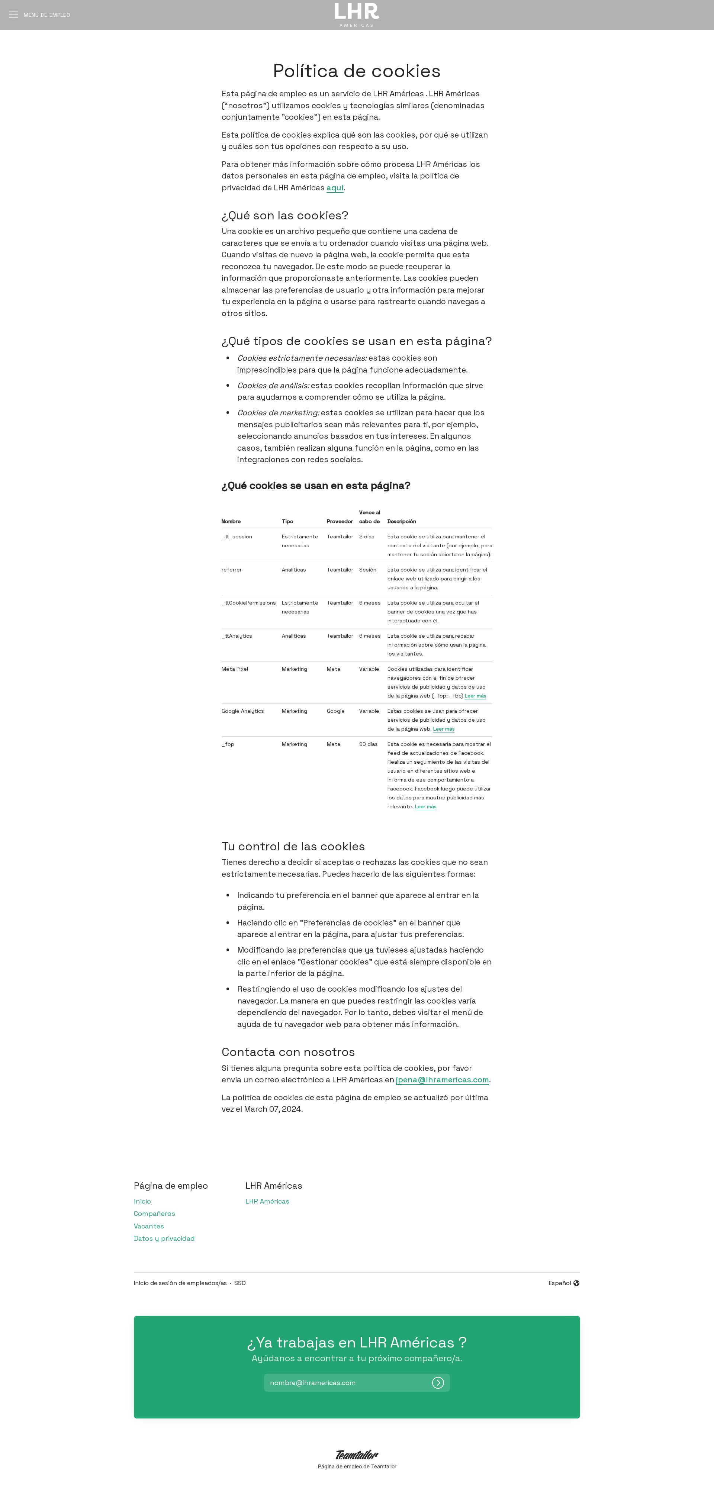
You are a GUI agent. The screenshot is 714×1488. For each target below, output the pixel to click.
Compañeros (154, 1213)
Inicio (142, 1201)
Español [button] (564, 1283)
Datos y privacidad (164, 1238)
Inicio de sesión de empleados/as (180, 1283)
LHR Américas (267, 1201)
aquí (335, 188)
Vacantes (149, 1226)
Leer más (475, 695)
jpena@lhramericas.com (442, 1080)
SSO (240, 1283)
